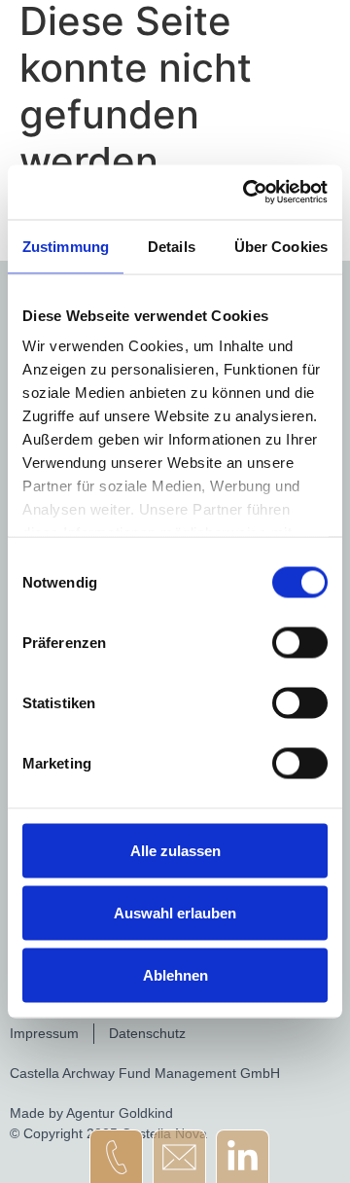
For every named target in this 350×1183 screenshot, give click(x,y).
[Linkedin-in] (242, 1156)
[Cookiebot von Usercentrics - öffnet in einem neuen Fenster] (247, 192)
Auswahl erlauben (175, 912)
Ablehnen (175, 974)
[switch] (300, 642)
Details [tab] (171, 245)
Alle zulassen (175, 850)
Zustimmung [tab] (65, 245)
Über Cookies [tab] (281, 245)
